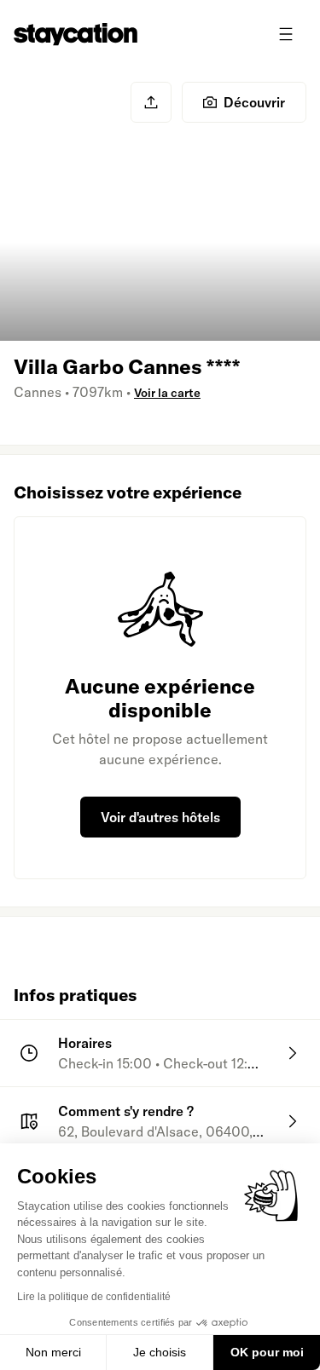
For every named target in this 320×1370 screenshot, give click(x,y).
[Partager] (151, 102)
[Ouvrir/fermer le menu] (285, 34)
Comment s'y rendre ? (126, 1111)
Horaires (85, 1042)
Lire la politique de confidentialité (94, 1297)
